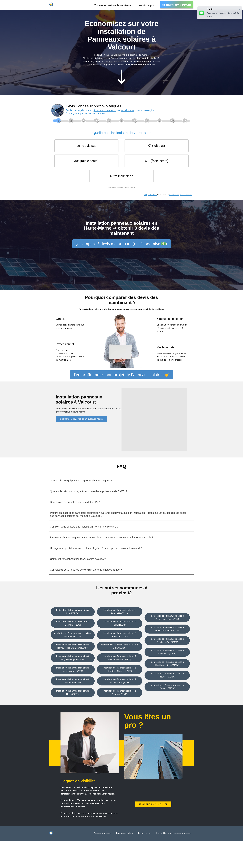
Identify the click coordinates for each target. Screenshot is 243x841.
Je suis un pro (146, 5)
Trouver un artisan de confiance (112, 5)
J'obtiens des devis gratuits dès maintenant (121, 96)
